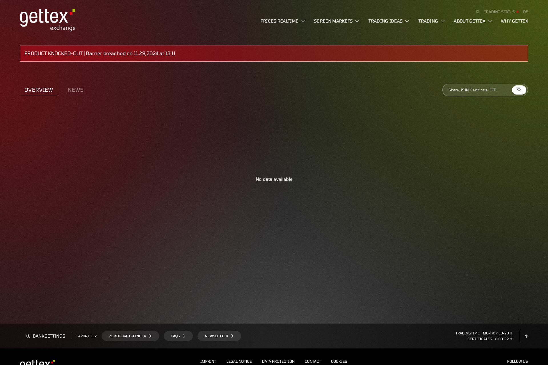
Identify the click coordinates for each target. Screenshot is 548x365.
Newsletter (216, 336)
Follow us (517, 361)
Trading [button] (428, 20)
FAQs (175, 336)
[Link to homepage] (47, 19)
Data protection (278, 361)
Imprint (208, 361)
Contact (313, 361)
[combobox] (485, 90)
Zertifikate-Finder (127, 336)
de (525, 11)
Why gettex (514, 20)
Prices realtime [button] (280, 20)
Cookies (339, 361)
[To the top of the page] (526, 336)
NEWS (76, 90)
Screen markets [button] (333, 20)
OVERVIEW (39, 90)
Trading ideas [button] (385, 20)
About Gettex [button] (469, 20)
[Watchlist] (476, 11)
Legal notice (239, 361)
